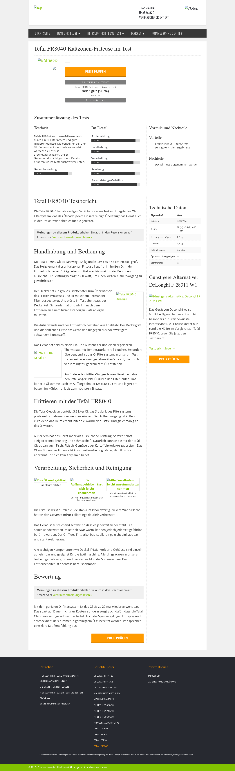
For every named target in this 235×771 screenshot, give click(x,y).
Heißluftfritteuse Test (104, 33)
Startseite (42, 33)
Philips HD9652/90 (104, 705)
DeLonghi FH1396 (103, 681)
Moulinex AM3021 (104, 699)
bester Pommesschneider (55, 703)
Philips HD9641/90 (104, 716)
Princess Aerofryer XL (106, 722)
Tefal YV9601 (101, 728)
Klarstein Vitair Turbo (107, 693)
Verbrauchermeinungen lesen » (72, 237)
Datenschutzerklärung (162, 681)
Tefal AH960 (100, 734)
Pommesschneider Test (168, 33)
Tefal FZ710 (100, 740)
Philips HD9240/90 (104, 711)
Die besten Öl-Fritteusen (54, 686)
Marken (136, 33)
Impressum (154, 675)
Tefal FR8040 (101, 746)
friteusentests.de (95, 100)
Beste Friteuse (67, 33)
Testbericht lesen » (162, 348)
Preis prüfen (95, 71)
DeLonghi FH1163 (103, 675)
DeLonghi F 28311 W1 (105, 687)
